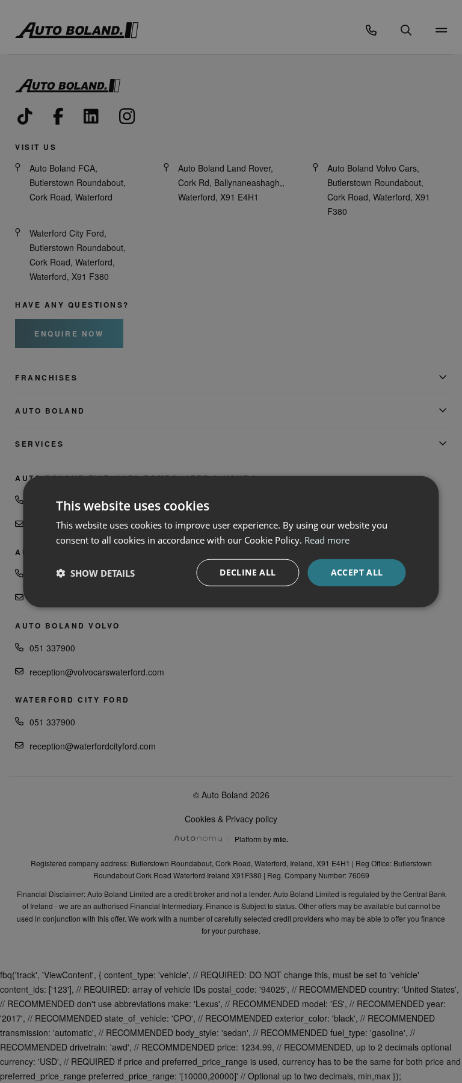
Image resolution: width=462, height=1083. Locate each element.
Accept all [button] (357, 572)
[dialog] (231, 541)
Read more (327, 539)
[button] (95, 572)
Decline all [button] (248, 572)
